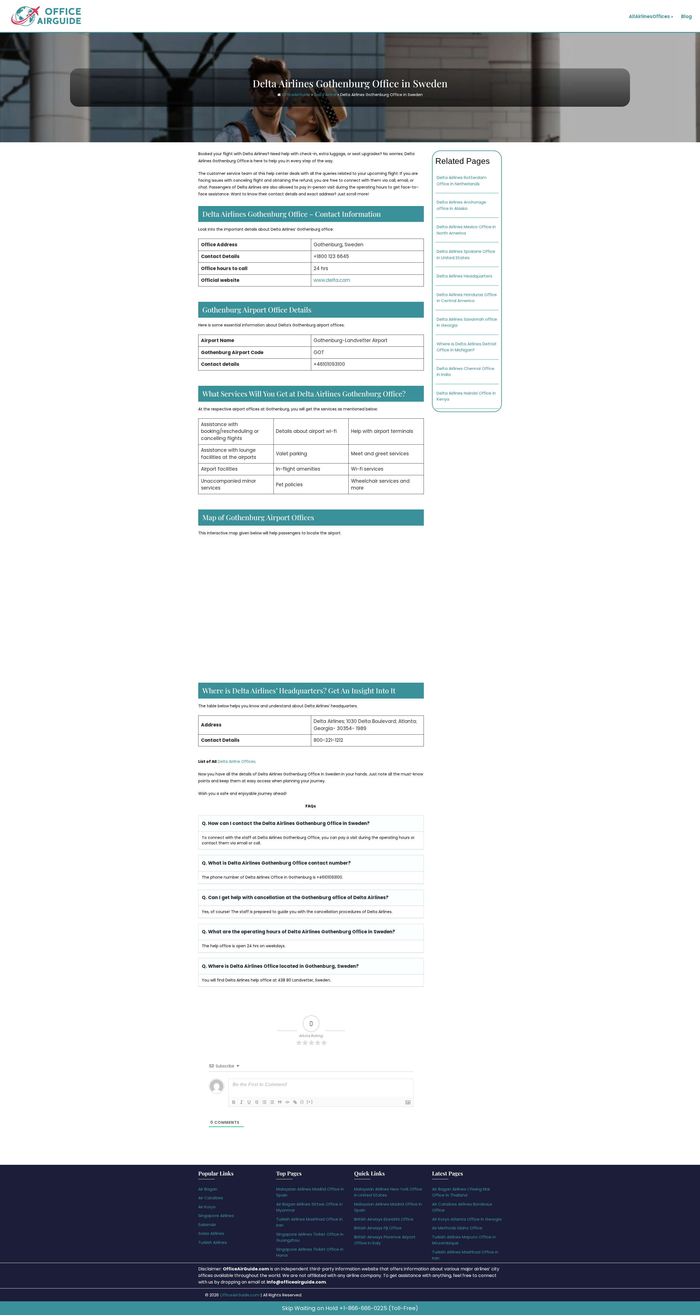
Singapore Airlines (216, 1215)
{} (302, 1102)
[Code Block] (287, 1102)
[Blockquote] (280, 1102)
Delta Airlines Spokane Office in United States (466, 254)
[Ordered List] (264, 1102)
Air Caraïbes (210, 1198)
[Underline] (249, 1102)
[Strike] (257, 1102)
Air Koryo (207, 1207)
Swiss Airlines (211, 1233)
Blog (686, 16)
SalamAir (207, 1224)
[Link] (295, 1102)
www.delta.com (332, 280)
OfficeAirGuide (296, 94)
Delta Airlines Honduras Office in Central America (467, 298)
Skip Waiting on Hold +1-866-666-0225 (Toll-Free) (350, 1308)
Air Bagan (207, 1189)
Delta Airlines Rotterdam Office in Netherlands (461, 181)
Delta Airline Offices (236, 761)
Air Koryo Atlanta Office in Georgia (466, 1219)
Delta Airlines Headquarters (464, 276)
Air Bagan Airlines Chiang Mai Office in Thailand (461, 1192)
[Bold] (234, 1102)
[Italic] (241, 1102)
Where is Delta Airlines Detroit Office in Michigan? (467, 347)
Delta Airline (325, 94)
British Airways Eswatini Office (383, 1219)
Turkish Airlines (212, 1242)
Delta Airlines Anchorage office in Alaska (461, 205)
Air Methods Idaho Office (457, 1228)
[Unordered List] (272, 1102)
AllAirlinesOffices (649, 16)
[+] (310, 1102)
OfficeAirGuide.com (239, 1295)
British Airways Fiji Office (378, 1228)
